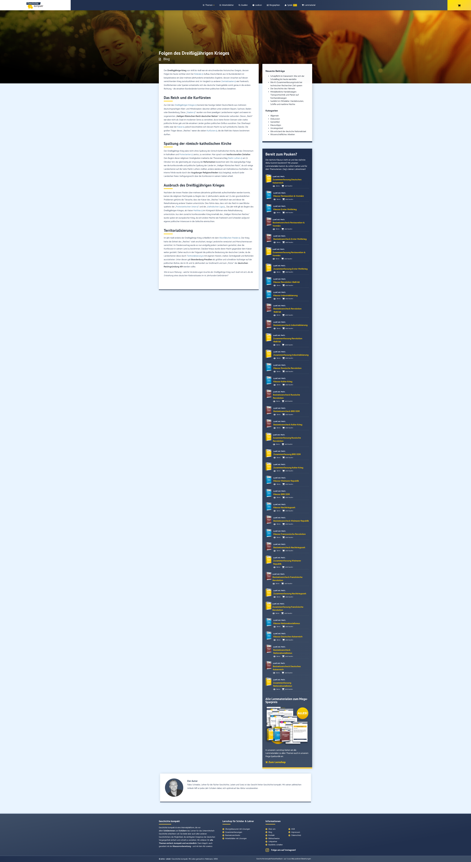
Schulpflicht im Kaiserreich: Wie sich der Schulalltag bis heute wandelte (287, 77)
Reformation (209, 162)
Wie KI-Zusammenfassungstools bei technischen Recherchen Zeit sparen (286, 84)
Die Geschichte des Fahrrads (282, 88)
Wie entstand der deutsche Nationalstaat (288, 131)
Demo (278, 186)
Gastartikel (275, 122)
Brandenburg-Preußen (201, 259)
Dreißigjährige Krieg (176, 70)
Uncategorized (276, 128)
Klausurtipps (275, 125)
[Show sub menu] (214, 5)
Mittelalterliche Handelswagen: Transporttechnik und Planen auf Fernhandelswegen (284, 95)
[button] (287, 181)
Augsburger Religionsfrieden (204, 172)
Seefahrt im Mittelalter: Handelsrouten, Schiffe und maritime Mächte (287, 102)
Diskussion (275, 119)
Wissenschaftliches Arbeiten (282, 134)
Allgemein (274, 115)
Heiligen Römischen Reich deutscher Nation (197, 116)
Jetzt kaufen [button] (288, 186)
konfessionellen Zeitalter (238, 154)
